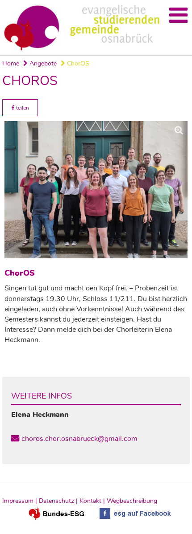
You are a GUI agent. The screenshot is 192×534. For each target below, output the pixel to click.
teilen (22, 107)
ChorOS (77, 63)
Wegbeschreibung (132, 501)
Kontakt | (93, 501)
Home (10, 63)
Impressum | (20, 501)
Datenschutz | (59, 501)
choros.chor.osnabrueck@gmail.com (79, 439)
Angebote (42, 63)
